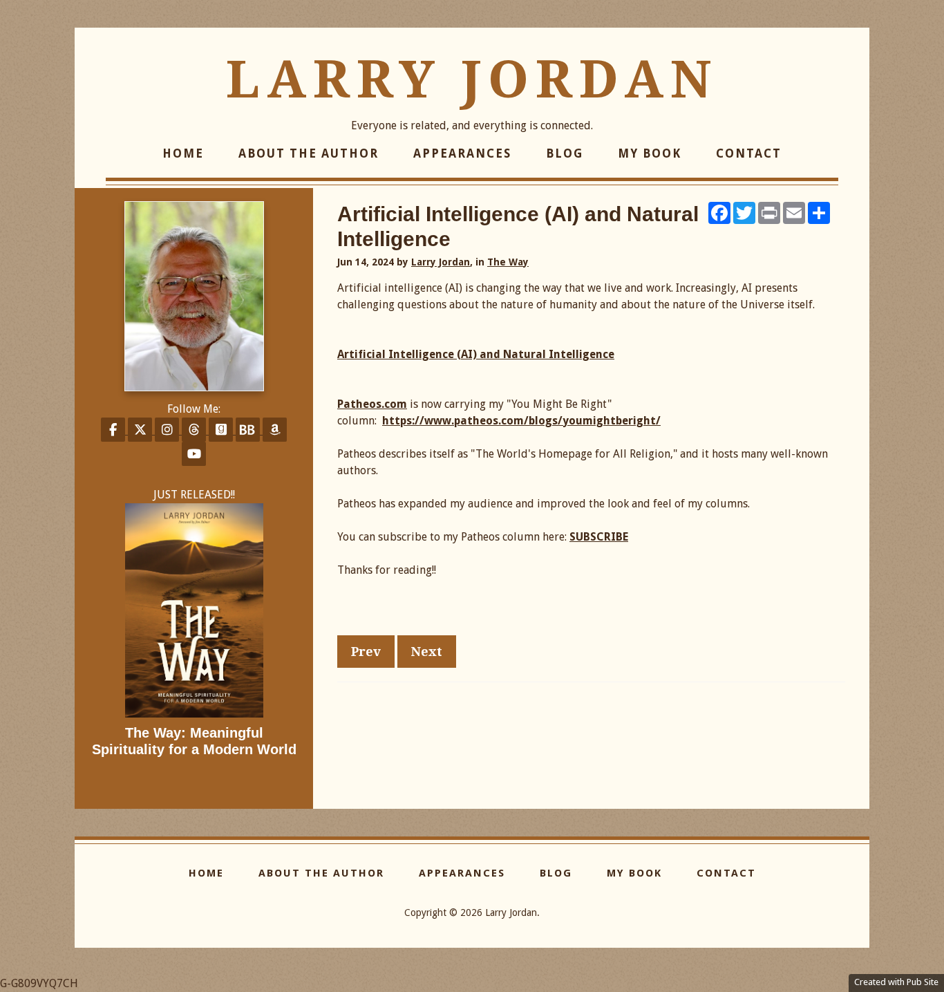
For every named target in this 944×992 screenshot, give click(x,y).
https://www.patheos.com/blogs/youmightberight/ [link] (521, 420)
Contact (749, 153)
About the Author (308, 153)
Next (426, 651)
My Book (649, 153)
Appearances (462, 153)
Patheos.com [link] (372, 404)
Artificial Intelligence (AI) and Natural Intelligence (475, 354)
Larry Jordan (472, 79)
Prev (366, 651)
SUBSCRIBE (598, 536)
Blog (564, 153)
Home (183, 153)
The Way (508, 262)
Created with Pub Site (896, 982)
